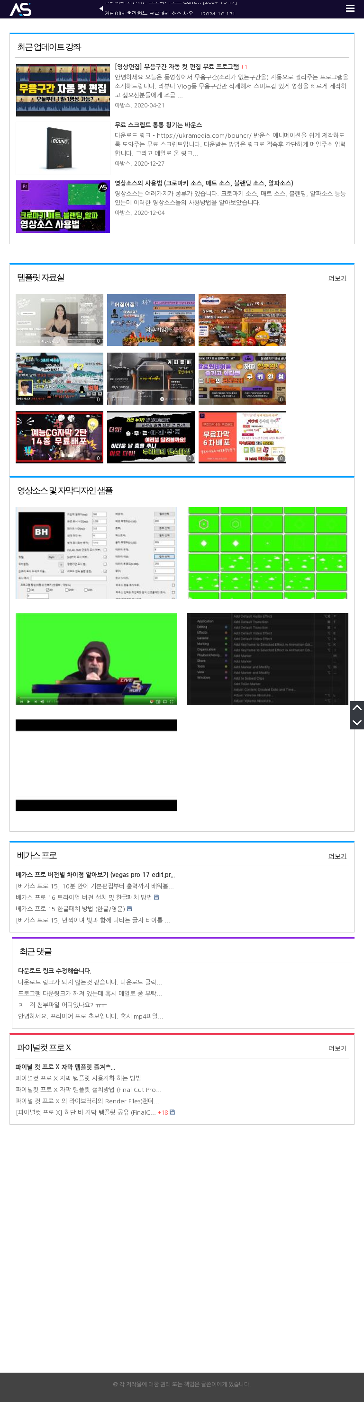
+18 (163, 1113)
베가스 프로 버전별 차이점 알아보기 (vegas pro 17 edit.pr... (95, 875)
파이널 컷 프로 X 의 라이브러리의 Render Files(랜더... (87, 1101)
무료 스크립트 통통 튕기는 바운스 (158, 125)
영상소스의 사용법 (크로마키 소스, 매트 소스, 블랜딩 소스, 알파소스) (204, 183)
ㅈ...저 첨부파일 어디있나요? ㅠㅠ (62, 1005)
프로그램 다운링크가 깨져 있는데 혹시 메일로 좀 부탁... (90, 994)
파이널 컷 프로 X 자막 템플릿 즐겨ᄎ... (65, 1067)
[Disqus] (182, 1252)
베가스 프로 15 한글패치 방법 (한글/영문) (70, 909)
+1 (244, 67)
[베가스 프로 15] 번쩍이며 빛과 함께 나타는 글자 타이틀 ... (93, 920)
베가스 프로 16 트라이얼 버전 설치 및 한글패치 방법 (84, 898)
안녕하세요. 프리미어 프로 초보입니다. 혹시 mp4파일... (91, 1016)
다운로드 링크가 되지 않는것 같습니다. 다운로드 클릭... (90, 982)
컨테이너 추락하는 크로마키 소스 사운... (151, 8)
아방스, (123, 105)
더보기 (337, 278)
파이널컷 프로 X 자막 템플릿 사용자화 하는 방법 (78, 1078)
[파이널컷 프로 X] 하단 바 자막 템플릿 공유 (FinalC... (86, 1112)
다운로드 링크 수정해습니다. (54, 971)
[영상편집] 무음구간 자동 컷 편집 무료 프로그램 (177, 67)
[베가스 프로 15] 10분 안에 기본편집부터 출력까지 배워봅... (95, 886)
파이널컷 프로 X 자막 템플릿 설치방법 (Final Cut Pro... (89, 1090)
